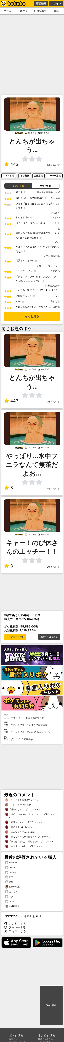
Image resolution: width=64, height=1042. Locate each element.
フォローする (16, 927)
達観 (11, 881)
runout (12, 901)
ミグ (57, 295)
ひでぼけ (55, 212)
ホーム (7, 10)
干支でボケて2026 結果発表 (18, 738)
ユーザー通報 (54, 175)
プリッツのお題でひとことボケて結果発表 (25, 723)
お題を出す (40, 10)
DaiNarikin (14, 906)
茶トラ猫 (55, 198)
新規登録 (41, 3)
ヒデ (11, 877)
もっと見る (32, 316)
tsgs (11, 896)
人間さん (55, 270)
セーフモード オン (15, 637)
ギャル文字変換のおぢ (48, 192)
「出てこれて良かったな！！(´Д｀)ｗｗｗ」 (29, 836)
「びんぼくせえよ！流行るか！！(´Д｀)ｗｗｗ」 (32, 841)
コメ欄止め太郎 (52, 285)
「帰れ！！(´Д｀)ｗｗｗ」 (21, 826)
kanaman (13, 862)
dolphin (56, 217)
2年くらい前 (53, 165)
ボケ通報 (24, 175)
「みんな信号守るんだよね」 (22, 831)
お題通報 (38, 175)
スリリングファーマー (48, 266)
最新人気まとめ (45, 1039)
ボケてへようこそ (49, 637)
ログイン (56, 3)
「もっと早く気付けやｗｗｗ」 (23, 799)
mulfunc (13, 872)
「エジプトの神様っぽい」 (21, 804)
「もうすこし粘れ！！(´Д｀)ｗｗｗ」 (26, 846)
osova (12, 867)
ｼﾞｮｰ (57, 242)
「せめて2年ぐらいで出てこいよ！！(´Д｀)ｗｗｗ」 (31, 816)
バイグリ (55, 290)
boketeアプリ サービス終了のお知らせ (24, 716)
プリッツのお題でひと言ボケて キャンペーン (27, 731)
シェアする (8, 175)
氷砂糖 (56, 307)
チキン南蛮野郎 (52, 256)
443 (14, 164)
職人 (56, 10)
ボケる (24, 10)
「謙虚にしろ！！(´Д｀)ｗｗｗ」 (24, 809)
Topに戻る (51, 1005)
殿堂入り (13, 1039)
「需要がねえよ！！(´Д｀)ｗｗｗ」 (25, 822)
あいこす (13, 891)
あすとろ (55, 301)
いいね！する (16, 923)
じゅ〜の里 (14, 886)
